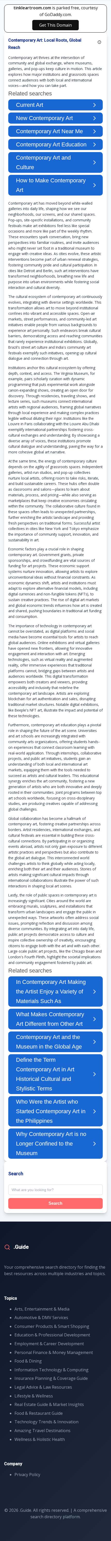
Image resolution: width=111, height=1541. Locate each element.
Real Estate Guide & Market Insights (49, 1404)
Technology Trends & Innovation (46, 1422)
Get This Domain (55, 25)
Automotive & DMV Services (41, 1317)
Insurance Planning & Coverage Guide (51, 1378)
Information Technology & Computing (51, 1370)
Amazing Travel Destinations (42, 1430)
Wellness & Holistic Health (39, 1439)
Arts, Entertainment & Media (41, 1309)
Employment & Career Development (49, 1343)
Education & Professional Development (52, 1335)
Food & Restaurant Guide (38, 1413)
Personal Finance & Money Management (53, 1352)
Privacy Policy (27, 1474)
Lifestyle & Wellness (33, 1396)
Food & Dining (28, 1361)
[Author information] (99, 42)
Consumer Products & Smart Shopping (51, 1326)
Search (55, 1203)
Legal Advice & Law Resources (43, 1387)
